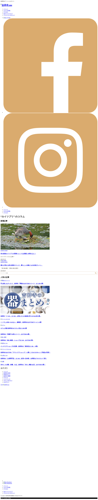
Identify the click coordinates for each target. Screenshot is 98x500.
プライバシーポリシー (9, 15)
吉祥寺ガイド (6, 374)
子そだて (5, 377)
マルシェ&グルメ (7, 380)
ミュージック (6, 379)
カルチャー (6, 382)
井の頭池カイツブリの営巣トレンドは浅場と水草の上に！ (18, 253)
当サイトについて (8, 13)
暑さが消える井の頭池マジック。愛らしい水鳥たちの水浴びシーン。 (22, 265)
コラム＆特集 (6, 10)
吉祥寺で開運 (6, 376)
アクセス (5, 12)
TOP (2, 384)
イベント (5, 9)
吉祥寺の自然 (4, 250)
